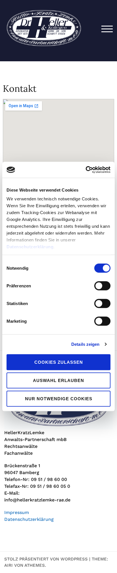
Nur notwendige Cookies (58, 398)
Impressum (16, 512)
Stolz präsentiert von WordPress (46, 559)
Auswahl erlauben (58, 380)
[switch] (102, 285)
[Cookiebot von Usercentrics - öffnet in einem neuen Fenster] (85, 170)
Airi (8, 565)
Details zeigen (85, 344)
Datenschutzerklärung (30, 246)
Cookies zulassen (58, 361)
